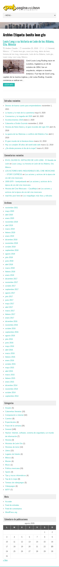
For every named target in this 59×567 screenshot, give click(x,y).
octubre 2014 (10, 392)
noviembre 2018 (11, 243)
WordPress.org (11, 512)
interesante (23, 54)
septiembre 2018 (11, 250)
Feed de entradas (12, 505)
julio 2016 (9, 339)
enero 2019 (9, 236)
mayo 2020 (9, 211)
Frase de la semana (13, 426)
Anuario (8, 408)
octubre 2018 (10, 247)
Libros (7, 451)
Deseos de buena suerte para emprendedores (23, 106)
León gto (49, 54)
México (6, 51)
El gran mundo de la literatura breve (19, 141)
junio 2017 (9, 300)
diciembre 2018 (11, 240)
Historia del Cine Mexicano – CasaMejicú (21, 189)
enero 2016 (9, 360)
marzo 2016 (10, 353)
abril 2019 (9, 225)
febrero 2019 (10, 232)
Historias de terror (12, 447)
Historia (8, 440)
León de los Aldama (37, 54)
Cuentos (8, 419)
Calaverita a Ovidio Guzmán (16, 123)
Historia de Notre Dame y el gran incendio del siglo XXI (27, 127)
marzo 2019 (10, 229)
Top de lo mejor (11, 479)
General (51, 48)
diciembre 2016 (11, 321)
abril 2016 (9, 350)
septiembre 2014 (11, 396)
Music (7, 465)
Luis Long (16, 57)
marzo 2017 (10, 311)
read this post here (12, 196)
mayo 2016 (9, 346)
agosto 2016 (10, 336)
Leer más (8, 85)
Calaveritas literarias (13, 411)
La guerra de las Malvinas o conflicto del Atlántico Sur (26, 134)
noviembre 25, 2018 (30, 48)
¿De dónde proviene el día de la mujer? (20, 148)
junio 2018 (9, 261)
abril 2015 (9, 371)
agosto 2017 (10, 293)
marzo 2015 (10, 375)
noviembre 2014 (11, 389)
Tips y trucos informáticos (15, 475)
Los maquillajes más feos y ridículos (37, 196)
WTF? (7, 490)
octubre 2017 (10, 286)
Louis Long (7, 57)
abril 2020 (9, 215)
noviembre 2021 (11, 208)
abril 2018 (9, 264)
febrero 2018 (10, 272)
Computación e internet (14, 415)
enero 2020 (9, 218)
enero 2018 (9, 275)
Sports (7, 472)
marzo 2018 (10, 268)
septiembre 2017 (11, 289)
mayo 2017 (9, 304)
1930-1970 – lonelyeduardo (15, 181)
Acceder (8, 502)
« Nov (5, 560)
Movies (8, 461)
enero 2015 (9, 382)
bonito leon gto (19, 51)
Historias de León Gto (14, 443)
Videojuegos (10, 486)
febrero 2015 (10, 378)
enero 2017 (9, 318)
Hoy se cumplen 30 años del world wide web (22, 145)
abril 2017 (9, 307)
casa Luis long (32, 51)
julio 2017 (9, 296)
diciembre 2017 (11, 279)
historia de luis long (10, 54)
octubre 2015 (10, 364)
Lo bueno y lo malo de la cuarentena (19, 113)
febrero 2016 (10, 357)
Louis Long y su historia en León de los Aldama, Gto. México (28, 42)
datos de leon (44, 51)
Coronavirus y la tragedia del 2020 (18, 116)
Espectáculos (10, 422)
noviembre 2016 (11, 325)
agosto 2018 (10, 254)
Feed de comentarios (13, 509)
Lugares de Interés (12, 454)
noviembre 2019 (11, 222)
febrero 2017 (10, 314)
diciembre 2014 (11, 385)
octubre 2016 (10, 328)
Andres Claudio (11, 48)
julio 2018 (9, 257)
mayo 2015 (9, 368)
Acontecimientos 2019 (14, 120)
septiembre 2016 (11, 332)
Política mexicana (12, 468)
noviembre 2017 (11, 282)
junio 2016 (9, 343)
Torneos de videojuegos (14, 483)
